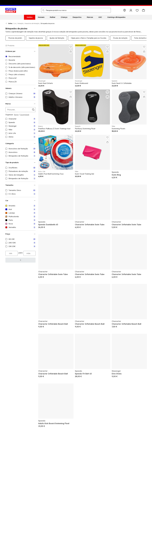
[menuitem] (29, 17)
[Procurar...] (43, 10)
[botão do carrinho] (143, 10)
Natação (20, 23)
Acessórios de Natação (32, 23)
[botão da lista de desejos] (137, 10)
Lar (15, 23)
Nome (16, 115)
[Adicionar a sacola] (70, 51)
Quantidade (24, 115)
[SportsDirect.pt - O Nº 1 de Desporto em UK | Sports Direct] (10, 10)
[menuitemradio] (20, 56)
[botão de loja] (124, 10)
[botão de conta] (131, 10)
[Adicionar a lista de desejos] (70, 46)
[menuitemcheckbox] (20, 93)
